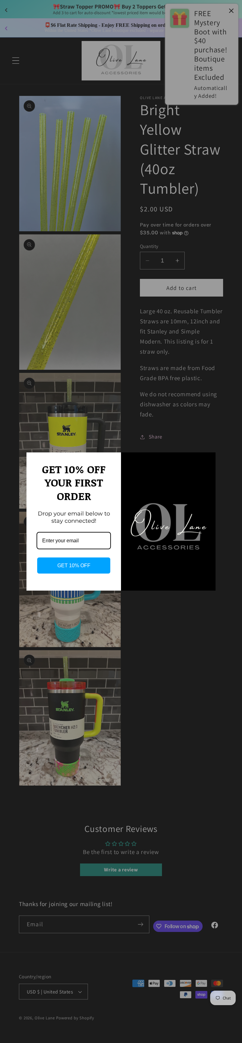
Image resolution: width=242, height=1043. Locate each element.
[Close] (208, 460)
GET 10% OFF (73, 565)
